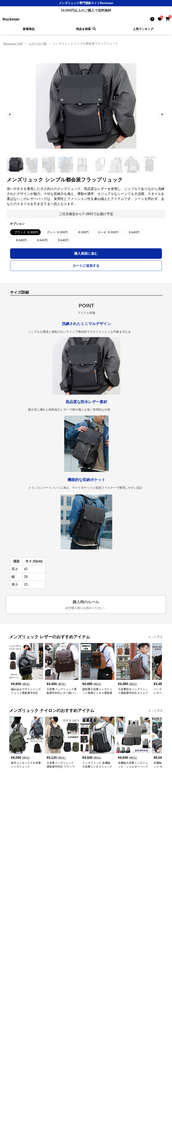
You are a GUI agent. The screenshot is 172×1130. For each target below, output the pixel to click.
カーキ (108, 232)
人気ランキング (143, 29)
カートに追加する (86, 265)
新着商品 (29, 29)
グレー (57, 232)
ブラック (26, 232)
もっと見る (155, 636)
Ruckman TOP (13, 43)
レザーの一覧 (38, 43)
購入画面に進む (86, 253)
